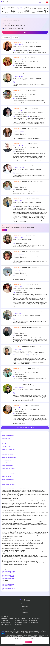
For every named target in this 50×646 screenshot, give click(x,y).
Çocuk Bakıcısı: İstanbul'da (20, 618)
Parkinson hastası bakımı (7, 460)
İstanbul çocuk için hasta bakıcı (8, 473)
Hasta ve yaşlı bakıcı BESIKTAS (8, 571)
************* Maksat (28, 311)
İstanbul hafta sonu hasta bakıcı (8, 468)
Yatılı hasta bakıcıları (6, 432)
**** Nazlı (24, 57)
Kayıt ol (43, 2)
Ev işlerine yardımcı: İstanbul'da (7, 618)
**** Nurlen (26, 405)
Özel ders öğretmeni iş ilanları (13, 11)
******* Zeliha (25, 42)
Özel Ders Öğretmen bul (13, 8)
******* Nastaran (26, 284)
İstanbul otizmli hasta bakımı (8, 462)
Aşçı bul (40, 8)
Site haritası (25, 612)
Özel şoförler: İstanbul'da (33, 622)
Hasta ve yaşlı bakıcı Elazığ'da (8, 584)
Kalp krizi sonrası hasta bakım (8, 452)
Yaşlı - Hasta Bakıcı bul (20, 8)
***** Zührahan (25, 108)
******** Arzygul (27, 327)
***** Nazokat (25, 165)
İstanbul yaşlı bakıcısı (6, 476)
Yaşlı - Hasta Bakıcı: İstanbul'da (34, 618)
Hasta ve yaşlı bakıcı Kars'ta (7, 582)
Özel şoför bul (33, 8)
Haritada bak (7, 37)
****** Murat (25, 90)
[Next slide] (47, 8)
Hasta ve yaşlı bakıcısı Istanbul (8, 566)
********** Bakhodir (28, 181)
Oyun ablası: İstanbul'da (5, 622)
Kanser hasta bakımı (6, 438)
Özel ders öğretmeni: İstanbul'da (21, 622)
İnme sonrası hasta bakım (7, 454)
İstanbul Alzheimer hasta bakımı (8, 449)
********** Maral (25, 385)
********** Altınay (26, 368)
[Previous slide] (3, 8)
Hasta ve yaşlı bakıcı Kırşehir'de (8, 588)
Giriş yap (39, 2)
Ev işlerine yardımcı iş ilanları (26, 11)
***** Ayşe (24, 235)
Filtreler (16, 37)
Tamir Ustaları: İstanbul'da (6, 624)
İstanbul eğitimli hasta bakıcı (8, 435)
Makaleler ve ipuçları (25, 603)
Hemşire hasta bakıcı (6, 471)
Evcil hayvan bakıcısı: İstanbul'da (21, 620)
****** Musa (26, 198)
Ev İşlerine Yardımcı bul (26, 8)
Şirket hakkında (25, 606)
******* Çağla (25, 128)
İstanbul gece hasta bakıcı (7, 465)
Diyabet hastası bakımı (6, 443)
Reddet (21, 642)
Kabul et (28, 642)
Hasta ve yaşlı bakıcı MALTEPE (8, 576)
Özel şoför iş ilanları (33, 11)
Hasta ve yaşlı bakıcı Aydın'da (8, 589)
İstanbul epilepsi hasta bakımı (8, 441)
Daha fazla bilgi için (35, 638)
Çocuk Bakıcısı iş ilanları (6, 11)
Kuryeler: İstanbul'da (18, 624)
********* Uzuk (25, 143)
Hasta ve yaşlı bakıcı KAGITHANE (8, 572)
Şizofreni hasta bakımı (6, 446)
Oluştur (4, 230)
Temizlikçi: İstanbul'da (33, 620)
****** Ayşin (26, 251)
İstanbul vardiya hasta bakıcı (8, 479)
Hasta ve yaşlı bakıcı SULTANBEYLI (9, 574)
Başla (25, 32)
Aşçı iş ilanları (40, 11)
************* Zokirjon (28, 346)
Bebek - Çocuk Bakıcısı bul (7, 8)
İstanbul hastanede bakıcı (7, 481)
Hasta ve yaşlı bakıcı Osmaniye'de (9, 587)
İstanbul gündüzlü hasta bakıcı (8, 484)
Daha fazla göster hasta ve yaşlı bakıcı (25, 427)
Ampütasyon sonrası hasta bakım (9, 457)
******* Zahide (26, 267)
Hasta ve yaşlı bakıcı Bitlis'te (7, 585)
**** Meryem (25, 74)
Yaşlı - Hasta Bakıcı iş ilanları (20, 11)
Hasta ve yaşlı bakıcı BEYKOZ (8, 575)
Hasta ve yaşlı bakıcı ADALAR (8, 578)
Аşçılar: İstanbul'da (4, 620)
